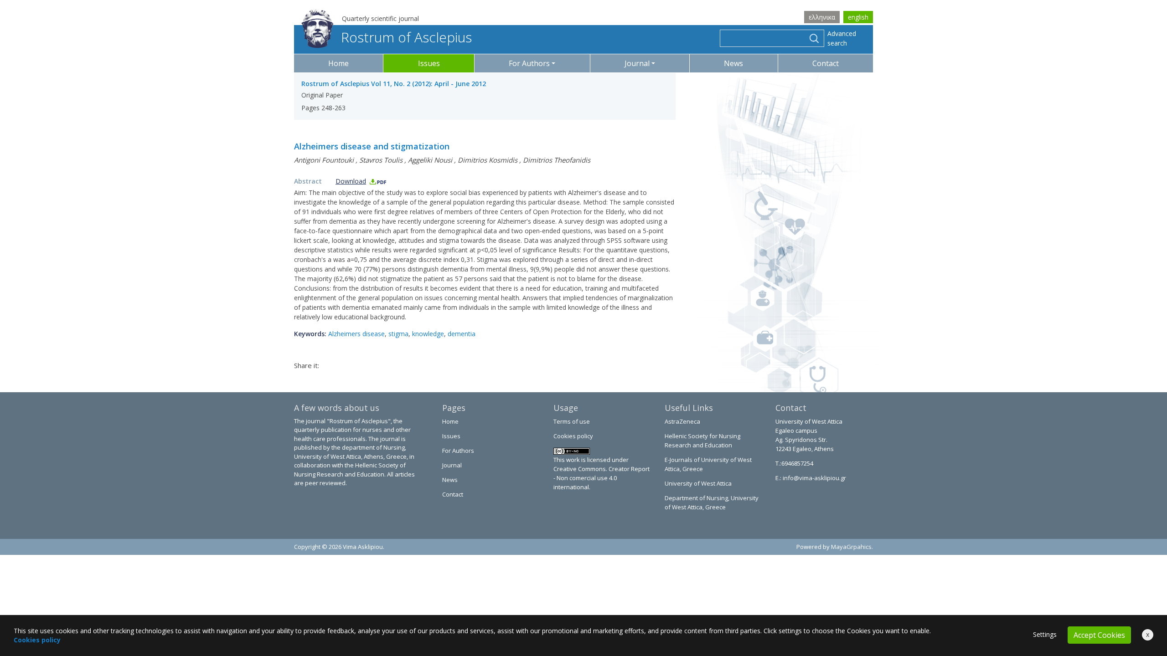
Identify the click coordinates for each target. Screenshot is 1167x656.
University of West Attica (698, 483)
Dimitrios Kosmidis (487, 159)
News (733, 63)
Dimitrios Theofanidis (556, 159)
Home (338, 63)
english (858, 17)
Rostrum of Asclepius (406, 37)
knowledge (428, 333)
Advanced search (841, 38)
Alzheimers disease (356, 333)
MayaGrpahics (851, 547)
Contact (825, 63)
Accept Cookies (1099, 635)
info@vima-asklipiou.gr (813, 478)
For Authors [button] (529, 63)
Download (351, 181)
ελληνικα (822, 17)
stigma (398, 333)
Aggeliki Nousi (430, 159)
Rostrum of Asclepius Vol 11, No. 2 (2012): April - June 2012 (393, 83)
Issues (429, 63)
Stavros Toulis (381, 159)
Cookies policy (573, 436)
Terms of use (571, 421)
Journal (452, 465)
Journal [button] (637, 63)
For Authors (458, 450)
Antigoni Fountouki (324, 159)
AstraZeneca (682, 421)
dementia (461, 333)
